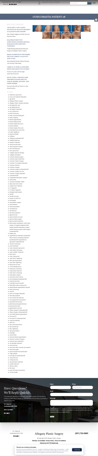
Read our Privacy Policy (57, 452)
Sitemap (34, 440)
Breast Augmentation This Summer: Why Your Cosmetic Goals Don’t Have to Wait (18, 56)
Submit (52, 416)
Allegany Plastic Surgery (49, 433)
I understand (77, 449)
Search (89, 3)
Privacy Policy (50, 440)
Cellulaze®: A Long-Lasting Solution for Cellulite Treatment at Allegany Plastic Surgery (18, 29)
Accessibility (41, 440)
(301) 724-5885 (16, 2)
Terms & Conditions (60, 440)
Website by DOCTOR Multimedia (49, 443)
